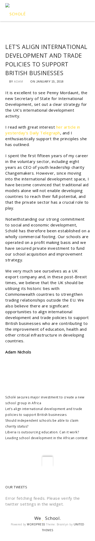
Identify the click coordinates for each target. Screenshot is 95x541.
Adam (18, 81)
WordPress (36, 524)
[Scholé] (15, 10)
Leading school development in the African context (46, 438)
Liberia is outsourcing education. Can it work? (42, 432)
